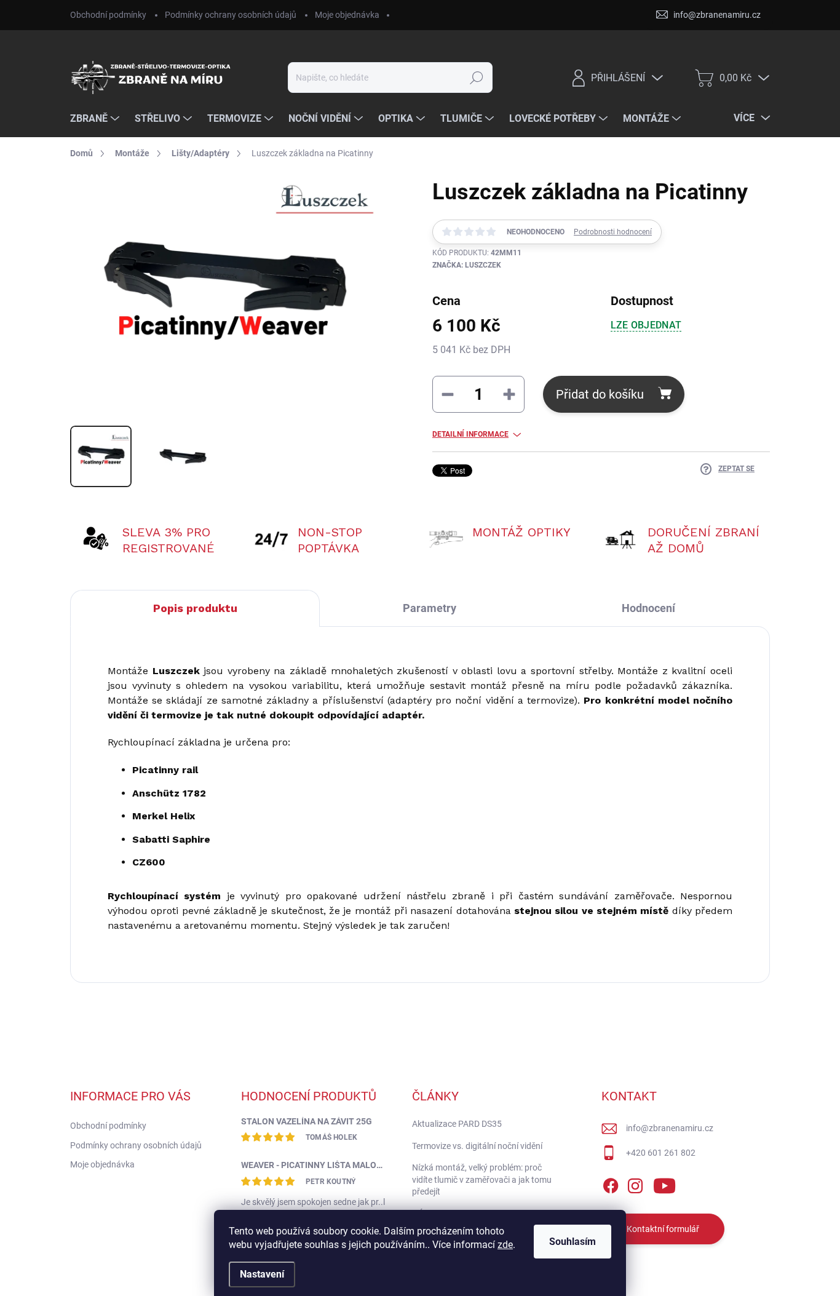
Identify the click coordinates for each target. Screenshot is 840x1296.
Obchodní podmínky (108, 15)
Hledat (476, 77)
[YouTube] (664, 1183)
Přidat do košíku (600, 394)
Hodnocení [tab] (648, 608)
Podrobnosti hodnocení (613, 232)
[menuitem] (96, 118)
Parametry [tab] (429, 608)
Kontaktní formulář (663, 1229)
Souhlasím (572, 1241)
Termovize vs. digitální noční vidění (477, 1146)
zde (505, 1244)
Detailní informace (470, 434)
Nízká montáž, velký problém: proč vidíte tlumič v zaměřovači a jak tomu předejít (482, 1179)
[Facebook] (610, 1183)
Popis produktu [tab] (195, 608)
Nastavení (262, 1274)
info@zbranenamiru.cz (669, 1128)
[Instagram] (635, 1183)
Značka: (466, 265)
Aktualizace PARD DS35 (457, 1124)
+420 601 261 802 (660, 1153)
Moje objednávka (347, 15)
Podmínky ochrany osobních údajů (230, 15)
